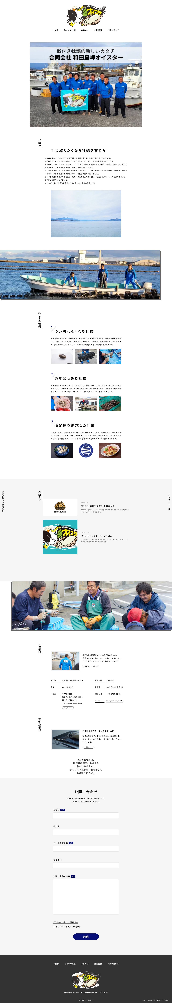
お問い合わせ (113, 30)
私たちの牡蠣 (70, 30)
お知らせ (85, 30)
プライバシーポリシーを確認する (65, 922)
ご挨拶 (56, 30)
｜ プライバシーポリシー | (86, 1000)
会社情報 (98, 30)
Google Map (68, 708)
